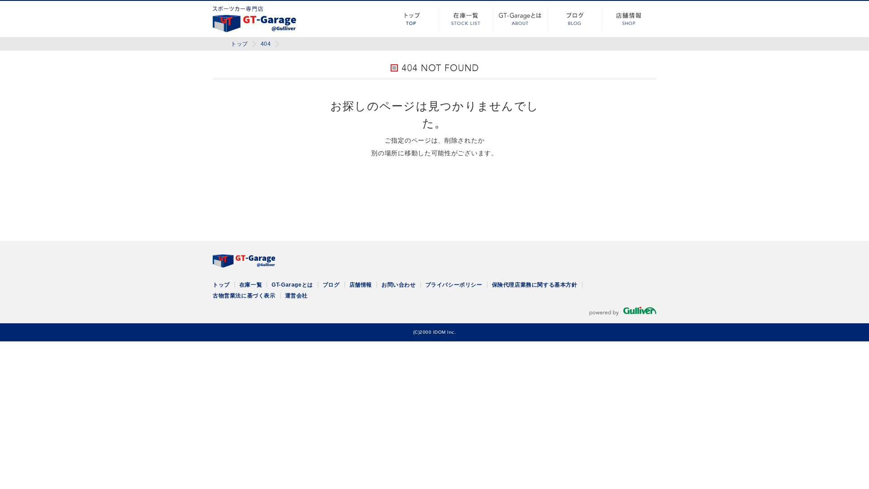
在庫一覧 (466, 19)
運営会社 (296, 295)
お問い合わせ (399, 285)
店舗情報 (629, 19)
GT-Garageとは (520, 19)
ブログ (575, 19)
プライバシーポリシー (453, 285)
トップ (412, 19)
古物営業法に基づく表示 (244, 295)
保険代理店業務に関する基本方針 (535, 285)
